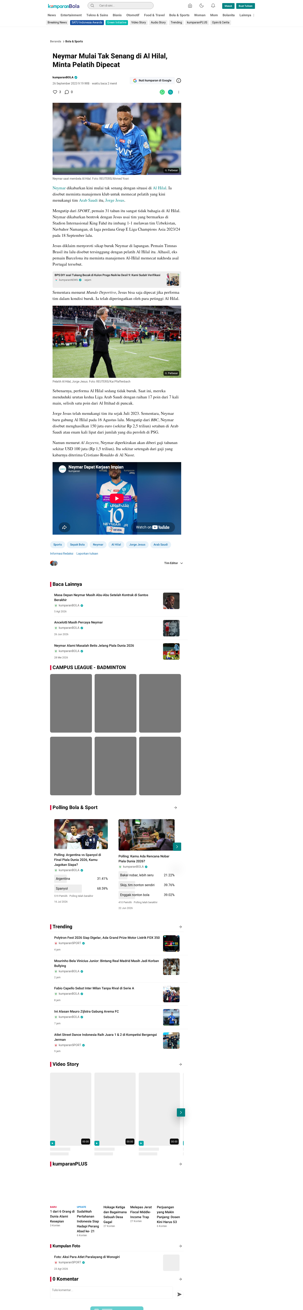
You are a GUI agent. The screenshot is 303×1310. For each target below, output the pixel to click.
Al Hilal (159, 188)
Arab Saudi (88, 200)
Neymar (59, 188)
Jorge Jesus (114, 200)
